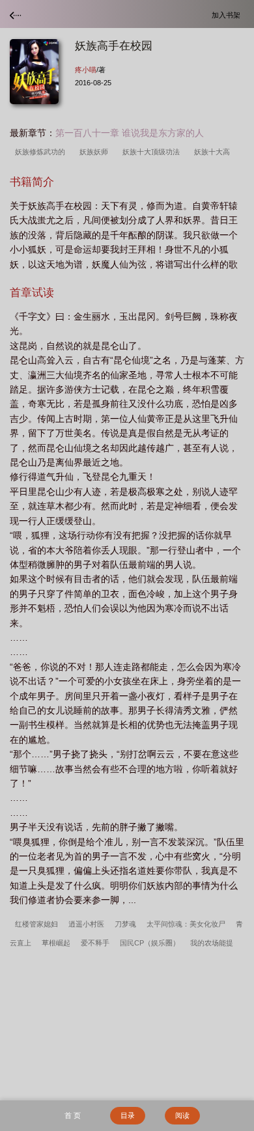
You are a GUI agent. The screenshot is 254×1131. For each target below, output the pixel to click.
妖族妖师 (95, 152)
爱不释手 (95, 943)
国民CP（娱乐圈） (150, 943)
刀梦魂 (125, 924)
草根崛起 (56, 943)
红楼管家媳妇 (36, 924)
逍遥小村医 (86, 924)
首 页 (72, 1115)
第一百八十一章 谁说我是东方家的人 (129, 133)
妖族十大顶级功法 (153, 152)
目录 (127, 1115)
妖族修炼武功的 (42, 152)
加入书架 (228, 14)
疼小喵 (85, 70)
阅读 (182, 1115)
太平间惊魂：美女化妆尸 (186, 924)
